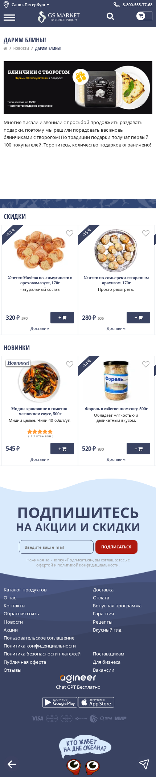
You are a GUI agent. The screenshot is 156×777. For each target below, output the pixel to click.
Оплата (101, 597)
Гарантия (103, 613)
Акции (11, 630)
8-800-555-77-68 (137, 4)
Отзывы (12, 670)
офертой (44, 565)
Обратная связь (21, 613)
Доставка (103, 589)
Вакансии (103, 670)
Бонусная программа (117, 605)
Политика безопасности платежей (42, 653)
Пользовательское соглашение (39, 637)
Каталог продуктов (25, 589)
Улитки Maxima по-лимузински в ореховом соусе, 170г (40, 280)
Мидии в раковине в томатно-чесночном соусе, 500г (40, 411)
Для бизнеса (106, 662)
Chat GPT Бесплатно (78, 687)
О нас (10, 597)
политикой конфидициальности (88, 565)
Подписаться (116, 546)
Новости (21, 48)
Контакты (14, 605)
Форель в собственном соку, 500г (116, 409)
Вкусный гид (107, 630)
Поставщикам (108, 653)
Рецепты (102, 622)
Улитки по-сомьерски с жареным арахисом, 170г (116, 280)
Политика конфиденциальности (40, 645)
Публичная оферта (25, 662)
